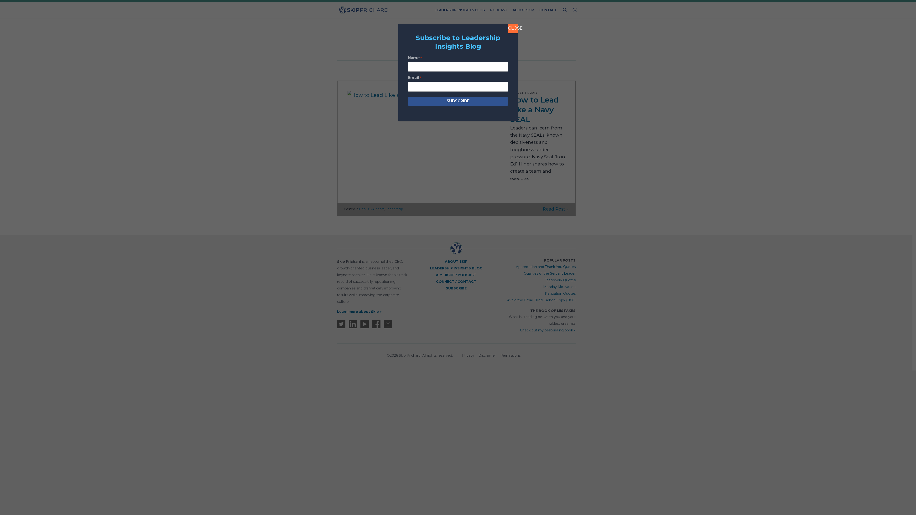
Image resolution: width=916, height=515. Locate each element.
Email (414, 77)
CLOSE (513, 28)
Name (415, 58)
